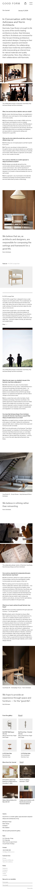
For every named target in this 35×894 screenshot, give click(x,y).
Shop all (20, 715)
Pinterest (5, 872)
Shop (4, 324)
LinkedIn (5, 875)
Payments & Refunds (8, 860)
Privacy (4, 858)
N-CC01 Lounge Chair (14, 263)
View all (21, 762)
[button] (25, 3)
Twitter (4, 873)
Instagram (5, 870)
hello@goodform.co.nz (8, 852)
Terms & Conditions (8, 862)
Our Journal (6, 10)
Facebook (5, 868)
